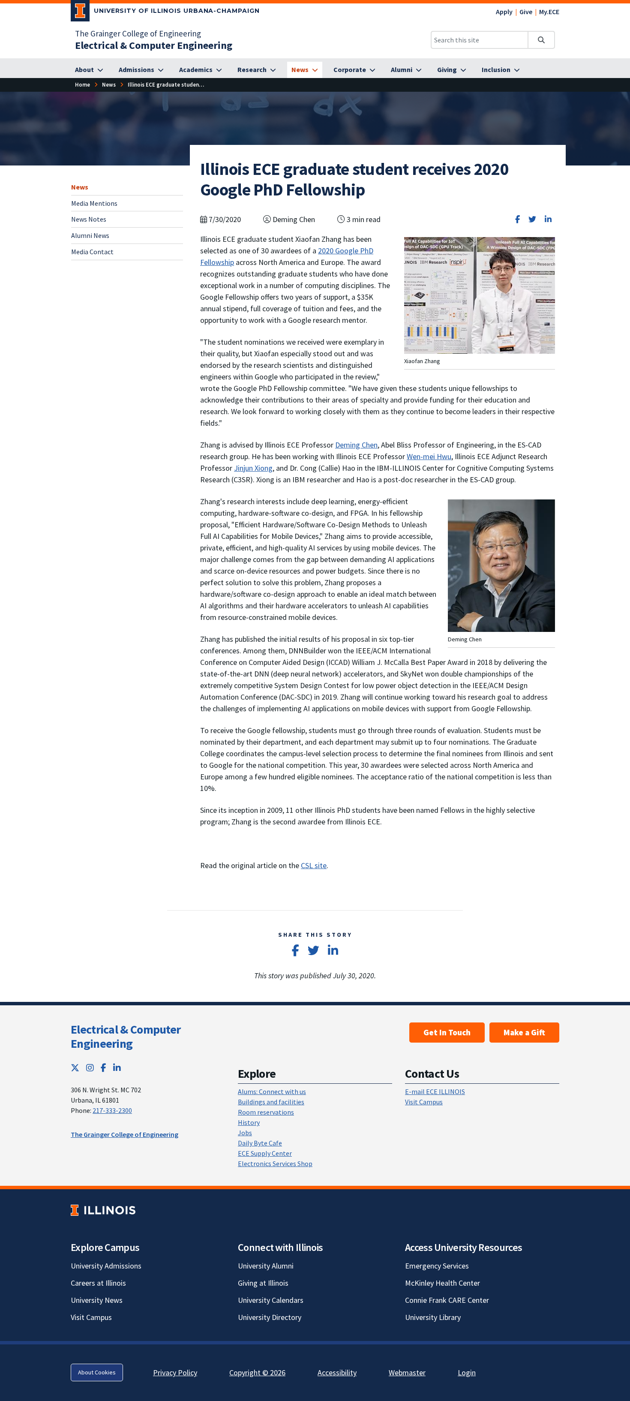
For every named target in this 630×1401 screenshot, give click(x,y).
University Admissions (106, 1266)
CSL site (314, 865)
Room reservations (266, 1112)
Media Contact (92, 251)
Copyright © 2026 (257, 1372)
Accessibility (337, 1372)
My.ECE (549, 11)
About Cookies (97, 1372)
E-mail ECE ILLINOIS (435, 1091)
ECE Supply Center (265, 1153)
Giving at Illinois (263, 1283)
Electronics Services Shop (275, 1163)
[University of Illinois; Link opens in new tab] (103, 1210)
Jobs (245, 1132)
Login (467, 1372)
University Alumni (266, 1266)
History (249, 1122)
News (79, 187)
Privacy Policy (175, 1372)
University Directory (269, 1317)
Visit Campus (424, 1101)
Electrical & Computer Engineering (125, 1037)
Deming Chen (356, 445)
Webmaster (407, 1372)
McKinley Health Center (442, 1283)
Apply (504, 11)
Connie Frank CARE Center (447, 1300)
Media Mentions (94, 202)
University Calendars (270, 1300)
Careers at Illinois (98, 1283)
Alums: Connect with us (272, 1091)
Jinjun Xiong (253, 468)
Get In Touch (447, 1032)
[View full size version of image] (479, 294)
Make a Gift (524, 1032)
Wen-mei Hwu (429, 456)
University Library (433, 1317)
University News (97, 1300)
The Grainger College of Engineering (138, 33)
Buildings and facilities (271, 1101)
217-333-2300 (112, 1110)
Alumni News (90, 235)
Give (525, 11)
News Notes (88, 219)
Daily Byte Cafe (260, 1143)
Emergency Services (437, 1266)
